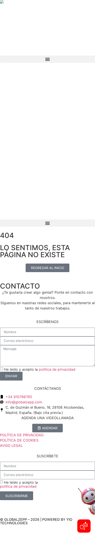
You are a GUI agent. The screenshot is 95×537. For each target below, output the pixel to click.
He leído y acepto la (39, 369)
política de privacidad (57, 369)
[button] (47, 223)
